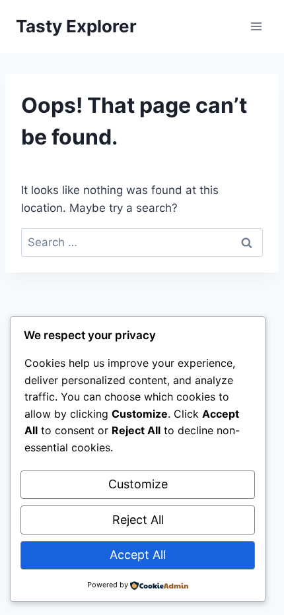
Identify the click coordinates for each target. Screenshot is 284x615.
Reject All (138, 520)
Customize (138, 484)
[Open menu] (256, 26)
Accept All (138, 555)
